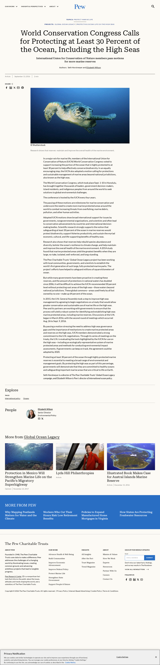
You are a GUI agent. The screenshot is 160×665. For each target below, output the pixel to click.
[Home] (26, 543)
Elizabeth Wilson (45, 409)
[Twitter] (138, 579)
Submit (149, 558)
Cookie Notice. (70, 662)
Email (126, 553)
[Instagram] (130, 579)
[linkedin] (10, 87)
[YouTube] (141, 579)
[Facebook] (126, 579)
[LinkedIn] (134, 579)
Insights (85, 550)
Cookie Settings (122, 657)
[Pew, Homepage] (80, 6)
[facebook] (6, 87)
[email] (18, 87)
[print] (22, 87)
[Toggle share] (153, 81)
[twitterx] (15, 87)
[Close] (156, 657)
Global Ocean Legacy (42, 437)
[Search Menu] (153, 6)
